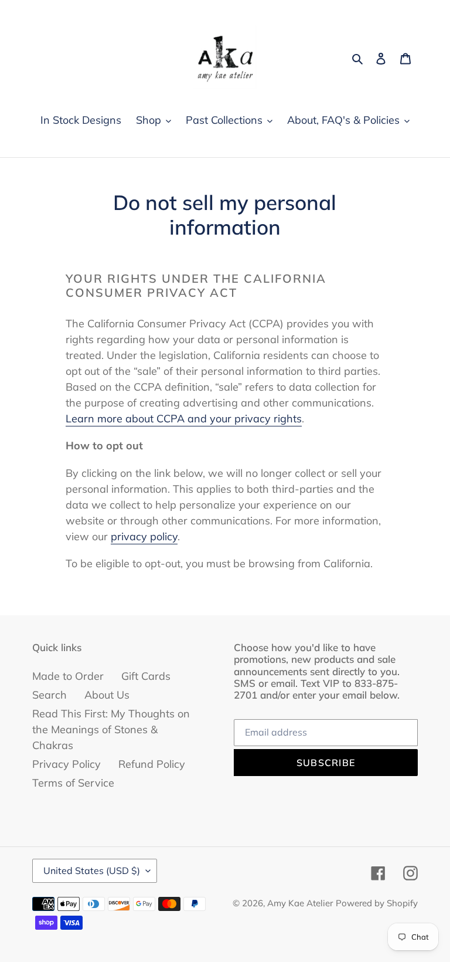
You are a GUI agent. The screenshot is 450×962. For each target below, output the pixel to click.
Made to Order (68, 676)
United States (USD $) (91, 870)
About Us (106, 695)
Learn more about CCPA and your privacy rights (184, 418)
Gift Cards (146, 676)
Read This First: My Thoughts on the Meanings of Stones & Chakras (111, 729)
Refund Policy (151, 764)
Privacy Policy (66, 764)
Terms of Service (73, 783)
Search (49, 695)
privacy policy (144, 536)
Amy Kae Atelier (300, 903)
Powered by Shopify (377, 903)
